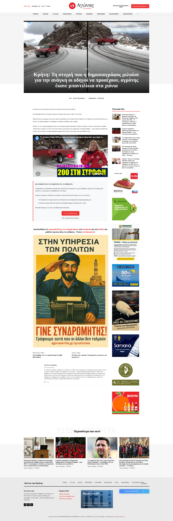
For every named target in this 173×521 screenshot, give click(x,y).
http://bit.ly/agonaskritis (49, 367)
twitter (101, 229)
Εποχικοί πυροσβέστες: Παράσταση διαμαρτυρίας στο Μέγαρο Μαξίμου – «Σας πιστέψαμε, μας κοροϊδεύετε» (69, 462)
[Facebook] (45, 381)
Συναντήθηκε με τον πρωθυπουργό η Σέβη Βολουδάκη (47, 356)
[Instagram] (25, 504)
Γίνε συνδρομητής (70, 213)
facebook (87, 229)
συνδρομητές (88, 232)
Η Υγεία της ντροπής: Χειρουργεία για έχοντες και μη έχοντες (89, 356)
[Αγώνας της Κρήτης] (37, 373)
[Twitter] (48, 381)
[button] (36, 6)
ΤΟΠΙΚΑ (86, 68)
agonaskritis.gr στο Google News (63, 229)
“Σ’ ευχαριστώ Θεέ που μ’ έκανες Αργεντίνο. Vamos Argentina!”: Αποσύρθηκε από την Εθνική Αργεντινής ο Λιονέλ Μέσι (101, 462)
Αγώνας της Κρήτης (79, 98)
